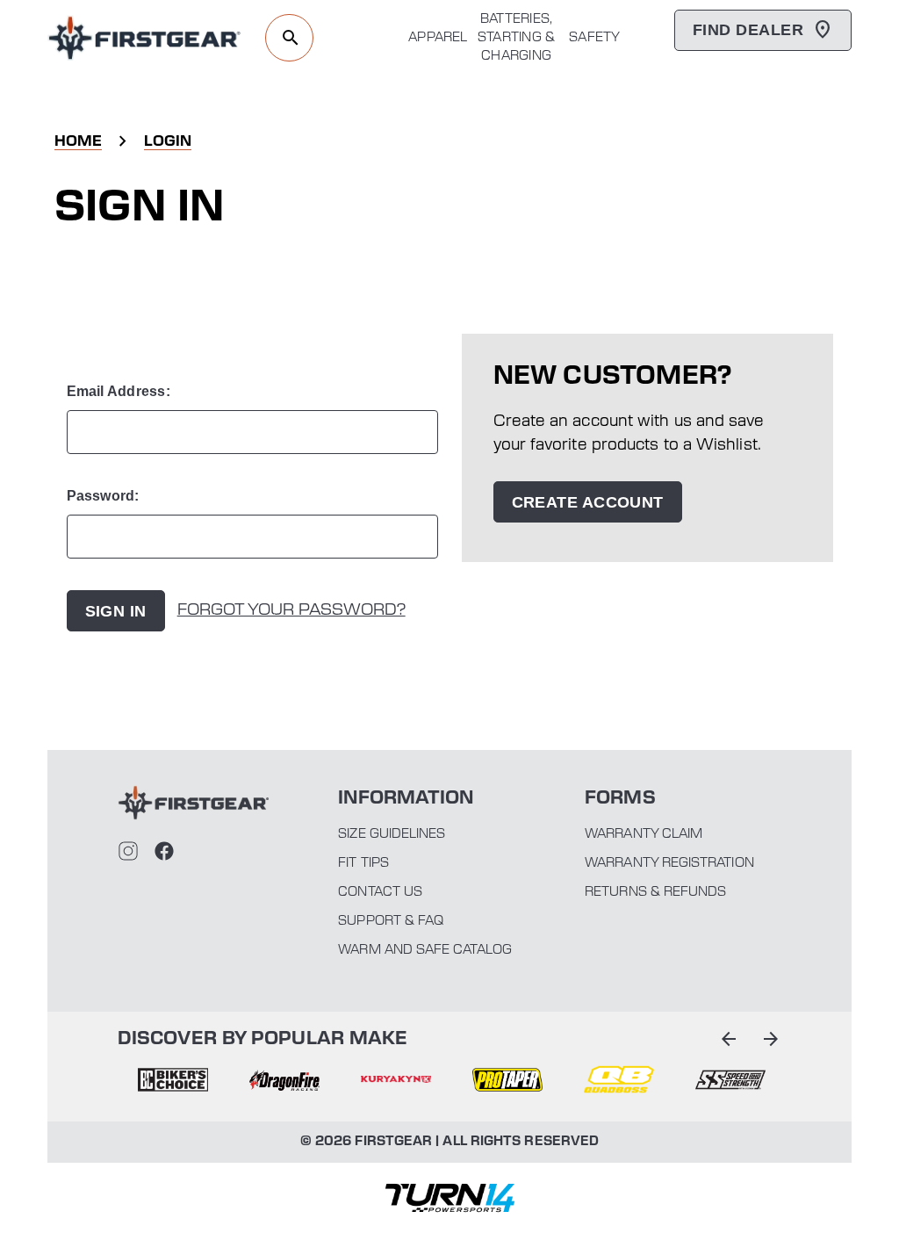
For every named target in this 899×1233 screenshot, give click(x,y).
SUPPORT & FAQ (390, 921)
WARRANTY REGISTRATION (669, 863)
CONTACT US (380, 892)
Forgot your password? (291, 610)
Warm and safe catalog (424, 950)
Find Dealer (748, 30)
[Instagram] (128, 851)
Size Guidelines (391, 834)
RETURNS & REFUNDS (655, 892)
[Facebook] (164, 851)
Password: (103, 495)
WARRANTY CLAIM (643, 834)
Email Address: (118, 391)
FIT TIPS (363, 863)
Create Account (588, 502)
